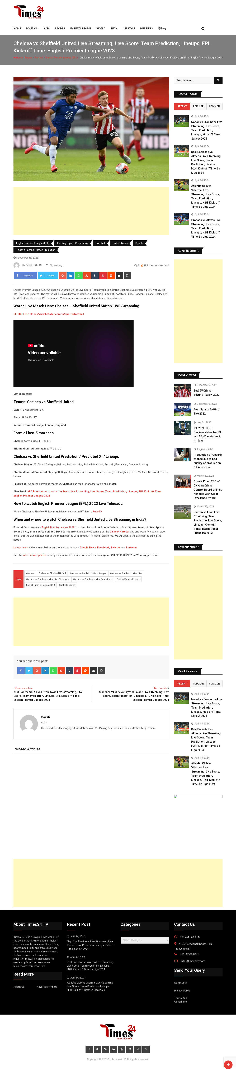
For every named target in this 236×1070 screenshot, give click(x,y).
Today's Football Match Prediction (35, 249)
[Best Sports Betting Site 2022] (182, 409)
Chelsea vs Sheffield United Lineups (88, 573)
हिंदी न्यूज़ (162, 28)
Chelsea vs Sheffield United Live (126, 573)
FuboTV (97, 511)
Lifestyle (128, 28)
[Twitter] (29, 670)
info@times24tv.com (193, 961)
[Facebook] (21, 670)
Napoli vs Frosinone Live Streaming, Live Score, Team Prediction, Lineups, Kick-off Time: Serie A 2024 (206, 130)
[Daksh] (40, 265)
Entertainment (80, 28)
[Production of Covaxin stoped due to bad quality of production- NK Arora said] (182, 454)
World (101, 28)
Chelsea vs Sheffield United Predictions (92, 579)
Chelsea (30, 573)
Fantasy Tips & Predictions (72, 243)
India (46, 28)
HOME (17, 28)
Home (19, 57)
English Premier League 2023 (58, 527)
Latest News (120, 243)
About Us (19, 986)
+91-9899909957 (189, 954)
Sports (60, 28)
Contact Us (180, 983)
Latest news (20, 547)
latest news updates (34, 555)
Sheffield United (67, 585)
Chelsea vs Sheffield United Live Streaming (47, 579)
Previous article (24, 688)
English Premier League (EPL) (61, 57)
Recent (182, 106)
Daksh (45, 717)
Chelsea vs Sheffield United (52, 573)
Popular (198, 106)
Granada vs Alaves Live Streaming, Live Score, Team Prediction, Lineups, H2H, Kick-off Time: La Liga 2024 (205, 228)
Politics (32, 28)
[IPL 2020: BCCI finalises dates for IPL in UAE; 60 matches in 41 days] (182, 428)
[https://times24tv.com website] (36, 265)
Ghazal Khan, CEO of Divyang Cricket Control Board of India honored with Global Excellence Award (208, 490)
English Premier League (128, 579)
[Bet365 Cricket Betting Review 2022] (182, 390)
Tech (114, 28)
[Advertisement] (91, 211)
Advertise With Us (47, 986)
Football (39, 57)
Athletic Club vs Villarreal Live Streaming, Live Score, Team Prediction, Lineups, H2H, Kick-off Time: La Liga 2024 (90, 986)
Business (146, 28)
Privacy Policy (182, 990)
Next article (160, 688)
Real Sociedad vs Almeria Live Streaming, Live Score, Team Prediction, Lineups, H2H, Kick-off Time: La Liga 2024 (90, 966)
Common (214, 106)
